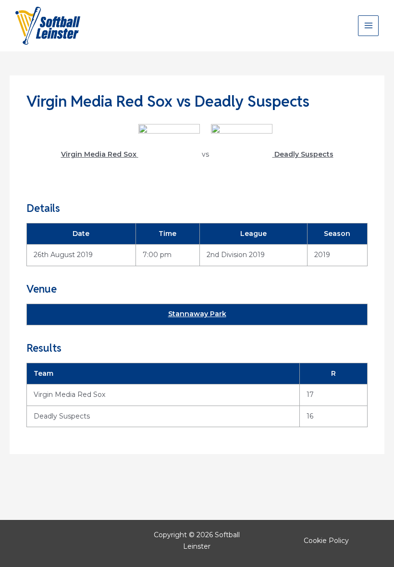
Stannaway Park (197, 313)
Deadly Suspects (62, 416)
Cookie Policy (326, 540)
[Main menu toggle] (368, 25)
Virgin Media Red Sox (69, 394)
